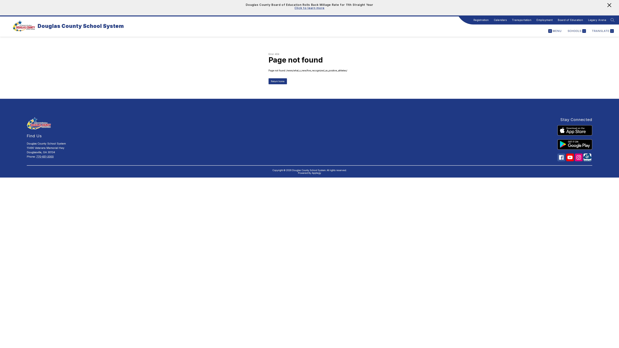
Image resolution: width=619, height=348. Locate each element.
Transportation (521, 20)
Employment (544, 20)
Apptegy (316, 173)
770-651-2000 (45, 156)
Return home (278, 81)
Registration (481, 20)
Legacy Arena (597, 20)
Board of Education (570, 20)
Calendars (500, 20)
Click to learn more (310, 8)
